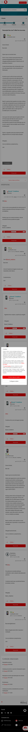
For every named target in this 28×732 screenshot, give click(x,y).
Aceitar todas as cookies (14, 377)
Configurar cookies (14, 381)
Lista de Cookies (7, 366)
